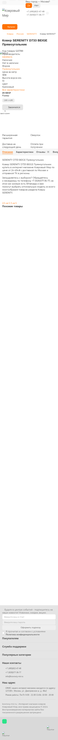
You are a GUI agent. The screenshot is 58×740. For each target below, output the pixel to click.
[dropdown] (4, 2)
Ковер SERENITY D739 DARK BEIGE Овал (22, 493)
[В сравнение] (53, 220)
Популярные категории (16, 654)
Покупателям (10, 638)
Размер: (6, 95)
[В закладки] (53, 214)
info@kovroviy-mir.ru (14, 676)
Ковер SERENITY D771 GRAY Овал (19, 260)
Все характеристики (13, 90)
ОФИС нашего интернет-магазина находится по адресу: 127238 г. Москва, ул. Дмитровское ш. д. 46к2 (31, 689)
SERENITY (32, 34)
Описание (7, 152)
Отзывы (42, 152)
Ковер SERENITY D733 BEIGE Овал (19, 338)
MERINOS (7, 57)
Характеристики (24, 152)
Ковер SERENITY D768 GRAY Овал (19, 571)
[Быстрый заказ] (52, 282)
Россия (20, 34)
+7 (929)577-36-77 (35, 15)
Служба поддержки (14, 646)
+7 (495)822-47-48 (35, 11)
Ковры (10, 34)
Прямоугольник (11, 69)
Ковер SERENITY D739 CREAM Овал (20, 415)
